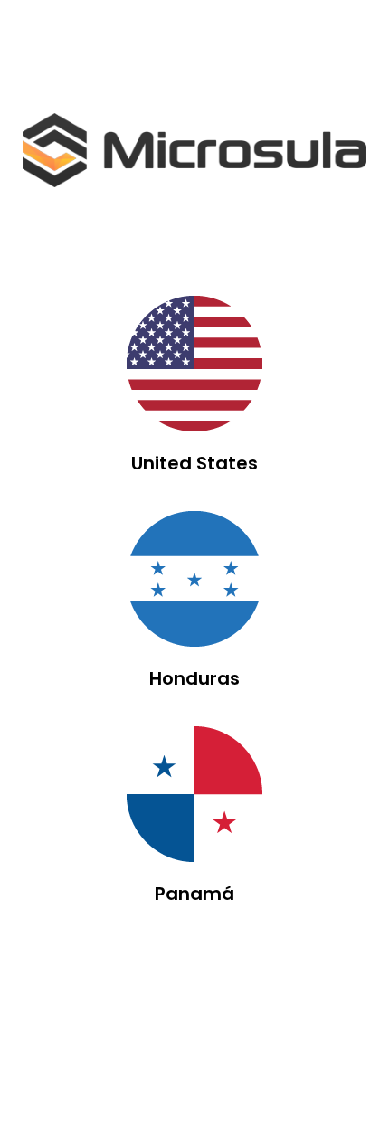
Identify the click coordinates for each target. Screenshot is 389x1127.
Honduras (194, 678)
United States (194, 463)
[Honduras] (194, 579)
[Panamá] (194, 794)
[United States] (194, 363)
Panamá (194, 893)
